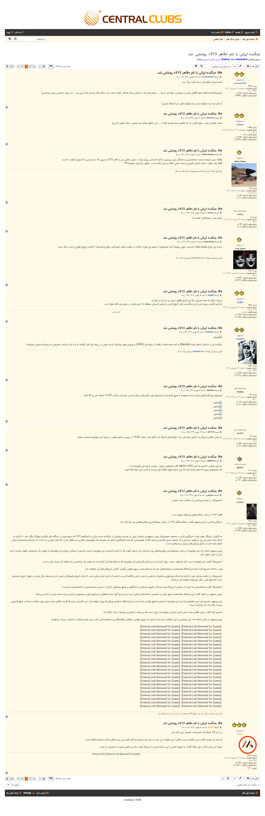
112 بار (239, 402)
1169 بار (237, 317)
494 (249, 86)
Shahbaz (225, 59)
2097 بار (238, 278)
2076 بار (237, 280)
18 (250, 395)
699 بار (239, 93)
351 (249, 521)
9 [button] (18, 66)
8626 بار (237, 139)
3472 (249, 755)
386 (249, 305)
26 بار (239, 195)
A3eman (210, 118)
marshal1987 (208, 77)
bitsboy (210, 390)
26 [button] (11, 66)
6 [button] (30, 66)
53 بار (238, 446)
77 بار (238, 198)
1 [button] (39, 66)
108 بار (239, 478)
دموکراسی (210, 495)
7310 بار (237, 375)
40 (250, 188)
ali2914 (210, 461)
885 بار (239, 443)
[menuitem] (239, 32)
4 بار (239, 226)
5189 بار (238, 137)
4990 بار (237, 95)
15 (250, 436)
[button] (51, 66)
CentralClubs (129, 799)
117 (249, 470)
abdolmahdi (241, 59)
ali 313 (211, 432)
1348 (249, 127)
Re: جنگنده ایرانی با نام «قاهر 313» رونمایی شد (190, 73)
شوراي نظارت (215, 59)
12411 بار (237, 765)
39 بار (239, 224)
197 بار (238, 480)
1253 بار (238, 373)
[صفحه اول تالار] (132, 17)
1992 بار (237, 530)
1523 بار (238, 314)
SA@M (211, 295)
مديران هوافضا (203, 59)
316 (249, 271)
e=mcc (211, 213)
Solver (211, 727)
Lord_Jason (209, 242)
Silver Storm (208, 154)
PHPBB (138, 799)
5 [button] (34, 66)
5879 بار (238, 763)
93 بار (238, 404)
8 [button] (22, 66)
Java (233, 59)
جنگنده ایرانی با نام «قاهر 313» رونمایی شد (224, 54)
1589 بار (238, 528)
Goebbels (209, 332)
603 (249, 366)
